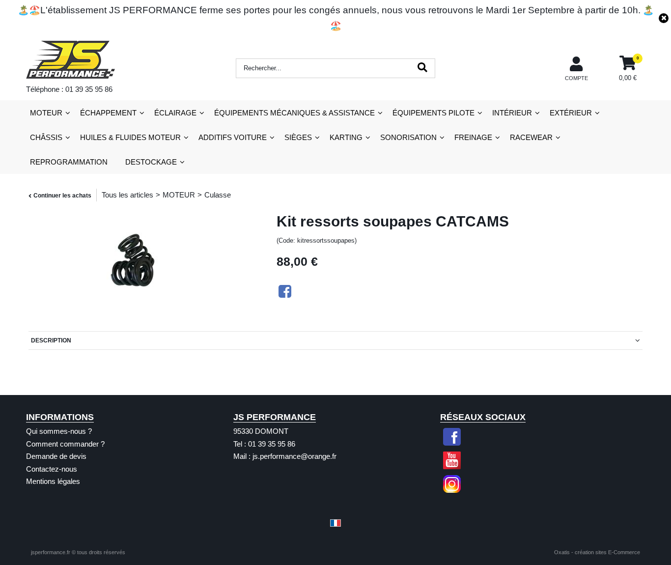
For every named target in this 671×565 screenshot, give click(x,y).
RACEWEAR (531, 137)
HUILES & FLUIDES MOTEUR (130, 137)
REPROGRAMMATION (69, 162)
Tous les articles (127, 195)
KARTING (346, 137)
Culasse (217, 195)
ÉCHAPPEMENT (108, 113)
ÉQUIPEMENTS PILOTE (433, 113)
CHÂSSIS (46, 137)
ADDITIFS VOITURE (232, 137)
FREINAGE (473, 137)
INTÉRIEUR (512, 113)
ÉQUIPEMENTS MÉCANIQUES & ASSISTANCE (294, 113)
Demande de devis (56, 456)
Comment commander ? (65, 444)
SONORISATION (408, 137)
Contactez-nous (51, 469)
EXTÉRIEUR (571, 113)
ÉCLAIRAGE (175, 113)
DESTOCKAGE (151, 162)
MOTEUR (46, 113)
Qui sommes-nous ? (59, 431)
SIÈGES (298, 137)
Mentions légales (53, 481)
